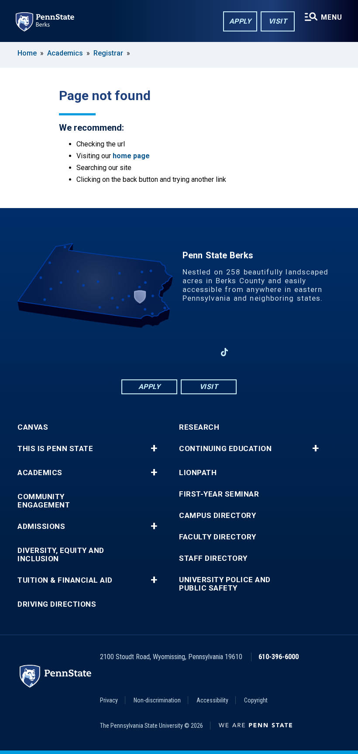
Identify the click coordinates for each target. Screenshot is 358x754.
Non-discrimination (157, 700)
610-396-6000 (278, 657)
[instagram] (202, 352)
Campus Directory (217, 515)
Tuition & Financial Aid (65, 580)
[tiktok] (224, 352)
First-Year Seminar (219, 494)
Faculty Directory (217, 537)
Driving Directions (56, 604)
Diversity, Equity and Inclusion (60, 554)
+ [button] (154, 448)
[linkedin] (156, 352)
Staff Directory (213, 558)
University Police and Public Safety (225, 584)
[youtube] (179, 352)
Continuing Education (225, 449)
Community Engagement (43, 501)
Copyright (256, 700)
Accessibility (212, 700)
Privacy (109, 700)
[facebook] (133, 352)
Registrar (108, 53)
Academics (65, 53)
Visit (277, 21)
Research (199, 427)
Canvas (32, 427)
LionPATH (198, 473)
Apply (240, 21)
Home (27, 53)
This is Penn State (55, 449)
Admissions (41, 526)
